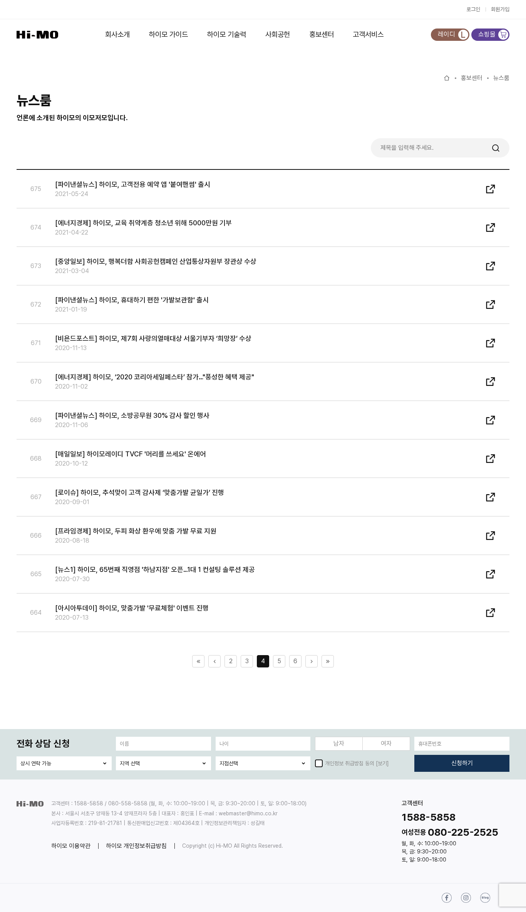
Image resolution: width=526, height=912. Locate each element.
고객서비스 (368, 34)
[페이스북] (447, 898)
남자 (338, 743)
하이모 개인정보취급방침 (136, 846)
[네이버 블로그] (485, 898)
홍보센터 (321, 34)
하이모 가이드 (168, 34)
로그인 (473, 9)
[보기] (382, 763)
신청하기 (462, 763)
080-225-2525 (463, 832)
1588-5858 (429, 817)
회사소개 (117, 34)
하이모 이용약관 (70, 846)
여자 (386, 743)
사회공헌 (277, 34)
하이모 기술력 (226, 34)
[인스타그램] (466, 898)
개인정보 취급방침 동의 (349, 763)
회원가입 (500, 9)
